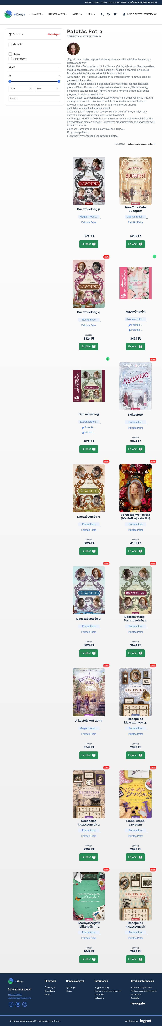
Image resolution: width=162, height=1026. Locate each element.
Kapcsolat (135, 998)
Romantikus (89, 319)
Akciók (47, 994)
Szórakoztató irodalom (136, 319)
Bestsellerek (50, 991)
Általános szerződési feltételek (143, 991)
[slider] (9, 81)
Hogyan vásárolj (102, 988)
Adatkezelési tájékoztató (141, 988)
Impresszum (136, 994)
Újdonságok (50, 988)
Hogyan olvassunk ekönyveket (108, 991)
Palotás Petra (88, 222)
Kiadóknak (99, 994)
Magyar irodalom (89, 216)
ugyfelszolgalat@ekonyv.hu (19, 998)
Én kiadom (99, 998)
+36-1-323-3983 (15, 994)
